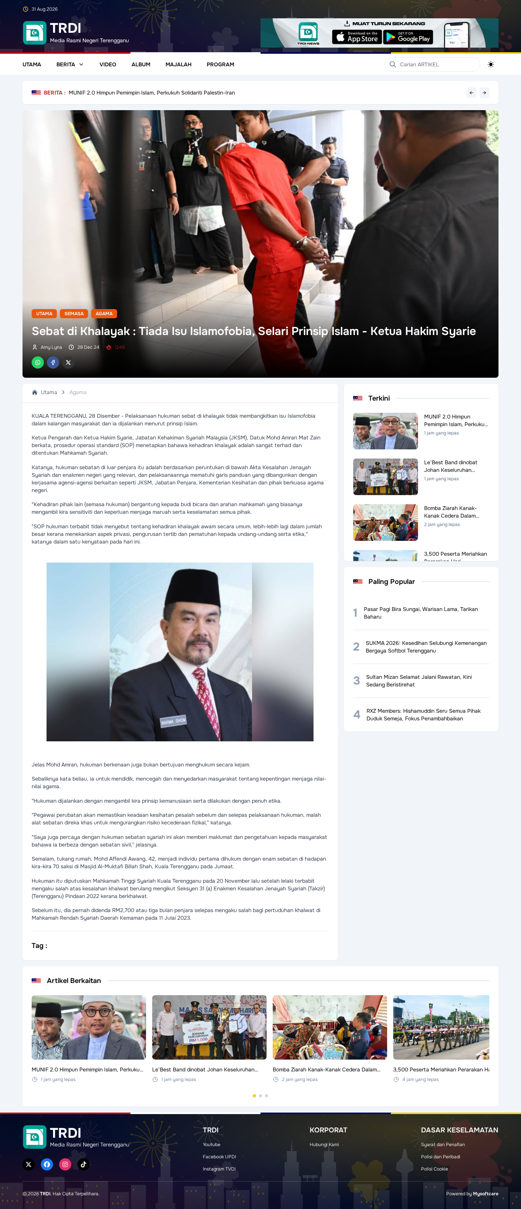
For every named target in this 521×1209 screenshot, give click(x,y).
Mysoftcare (485, 1194)
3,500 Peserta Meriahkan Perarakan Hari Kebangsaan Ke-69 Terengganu (159, 92)
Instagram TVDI (219, 1169)
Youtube (211, 1145)
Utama (32, 64)
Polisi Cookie (434, 1169)
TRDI (45, 1194)
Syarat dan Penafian (443, 1145)
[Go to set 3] (266, 1095)
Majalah (178, 64)
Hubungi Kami (324, 1145)
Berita (65, 64)
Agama (104, 314)
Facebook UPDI (219, 1157)
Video (108, 64)
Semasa (74, 314)
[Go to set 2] (260, 1095)
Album (141, 64)
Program (220, 64)
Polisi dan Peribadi (440, 1157)
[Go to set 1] (254, 1095)
